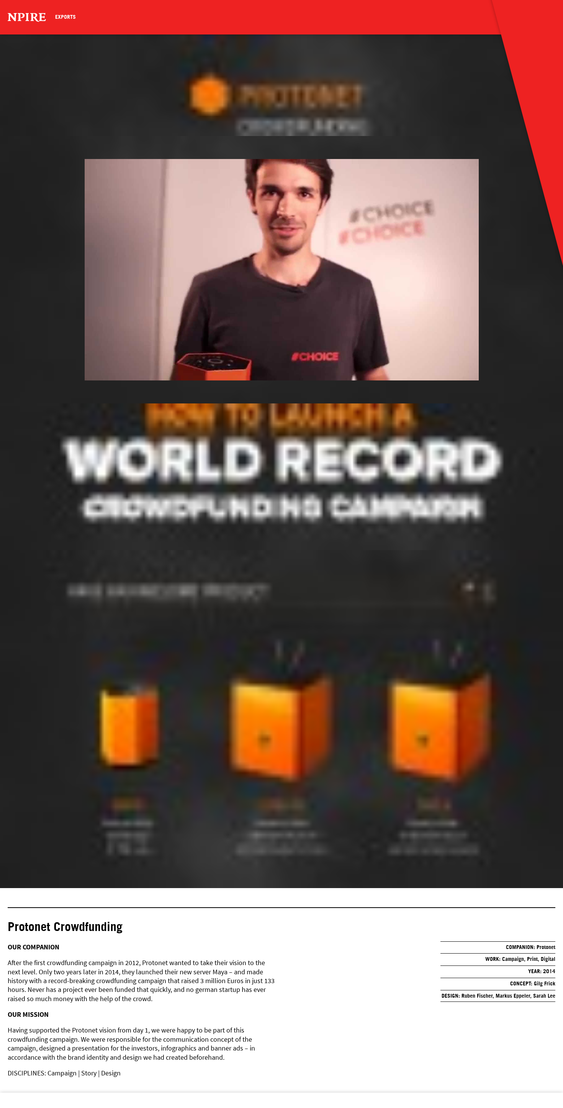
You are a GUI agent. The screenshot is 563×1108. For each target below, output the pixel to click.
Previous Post (9, 1107)
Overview (20, 1107)
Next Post (32, 1107)
